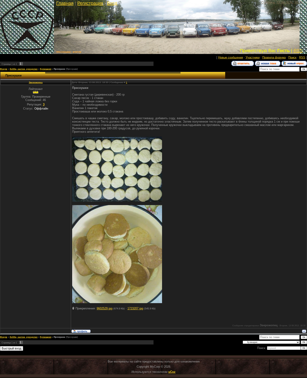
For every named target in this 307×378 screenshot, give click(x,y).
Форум (3, 69)
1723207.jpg (135, 308)
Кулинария (45, 69)
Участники (253, 57)
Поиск (292, 57)
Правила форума (274, 57)
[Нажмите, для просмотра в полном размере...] (117, 200)
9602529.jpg (104, 308)
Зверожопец (35, 82)
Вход (112, 3)
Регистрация (90, 3)
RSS (298, 50)
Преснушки (59, 69)
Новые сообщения (230, 57)
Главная (64, 3)
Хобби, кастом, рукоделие (24, 69)
